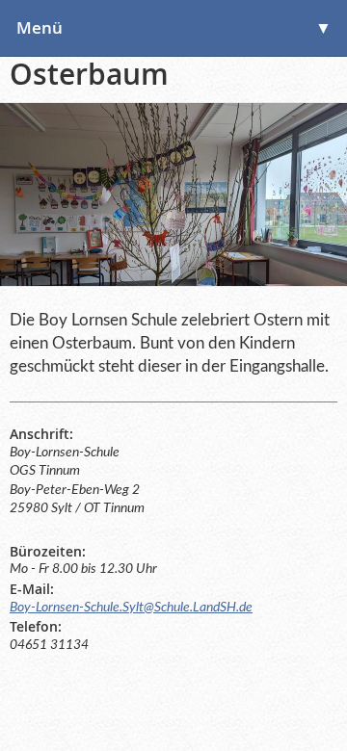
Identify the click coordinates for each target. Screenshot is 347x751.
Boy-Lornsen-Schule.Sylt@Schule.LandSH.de (131, 607)
